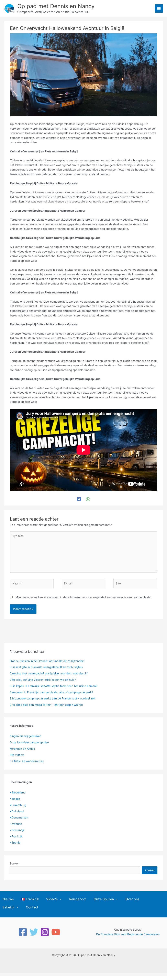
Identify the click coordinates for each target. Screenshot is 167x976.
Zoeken (14, 863)
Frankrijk (16, 836)
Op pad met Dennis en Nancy (55, 6)
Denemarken (19, 817)
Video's (52, 899)
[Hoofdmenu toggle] (159, 8)
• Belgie (15, 798)
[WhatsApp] (88, 499)
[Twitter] (34, 932)
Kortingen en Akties (22, 748)
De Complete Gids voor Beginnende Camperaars (128, 934)
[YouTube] (56, 932)
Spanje (15, 842)
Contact (32, 907)
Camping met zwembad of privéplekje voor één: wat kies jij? (49, 673)
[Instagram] (45, 932)
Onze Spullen (104, 899)
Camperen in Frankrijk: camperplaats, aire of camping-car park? (51, 692)
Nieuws (8, 899)
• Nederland (17, 792)
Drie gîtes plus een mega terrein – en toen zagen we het (46, 704)
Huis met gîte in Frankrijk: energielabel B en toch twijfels (46, 667)
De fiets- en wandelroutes (27, 761)
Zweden (16, 823)
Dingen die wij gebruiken (25, 736)
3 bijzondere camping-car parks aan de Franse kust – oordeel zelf (52, 698)
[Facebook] (79, 499)
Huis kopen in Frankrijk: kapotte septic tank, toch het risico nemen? (53, 686)
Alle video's (17, 754)
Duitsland (17, 811)
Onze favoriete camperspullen (29, 742)
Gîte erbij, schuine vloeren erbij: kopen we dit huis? (43, 679)
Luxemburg (18, 805)
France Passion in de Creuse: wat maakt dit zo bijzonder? (47, 661)
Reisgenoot (78, 899)
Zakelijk (8, 907)
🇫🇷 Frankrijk (30, 899)
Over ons (132, 899)
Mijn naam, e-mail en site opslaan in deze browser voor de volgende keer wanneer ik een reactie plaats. (83, 597)
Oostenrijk (17, 830)
